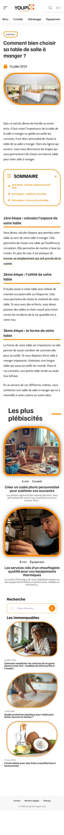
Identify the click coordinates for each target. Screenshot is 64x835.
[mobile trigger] (6, 8)
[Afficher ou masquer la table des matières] (47, 176)
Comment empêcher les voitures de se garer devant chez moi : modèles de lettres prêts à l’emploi (29, 666)
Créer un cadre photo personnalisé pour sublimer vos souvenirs (32, 489)
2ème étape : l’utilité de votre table (29, 193)
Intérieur (10, 34)
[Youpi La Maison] (24, 8)
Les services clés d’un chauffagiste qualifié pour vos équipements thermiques (32, 571)
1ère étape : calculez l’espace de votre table (31, 186)
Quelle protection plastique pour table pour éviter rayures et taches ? (29, 716)
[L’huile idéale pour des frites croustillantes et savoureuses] (32, 739)
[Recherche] (50, 8)
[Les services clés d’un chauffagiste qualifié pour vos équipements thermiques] (32, 532)
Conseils (37, 481)
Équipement (37, 562)
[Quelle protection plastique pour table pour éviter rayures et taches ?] (32, 690)
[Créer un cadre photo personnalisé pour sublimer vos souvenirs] (32, 451)
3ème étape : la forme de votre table (30, 200)
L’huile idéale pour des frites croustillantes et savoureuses (30, 764)
